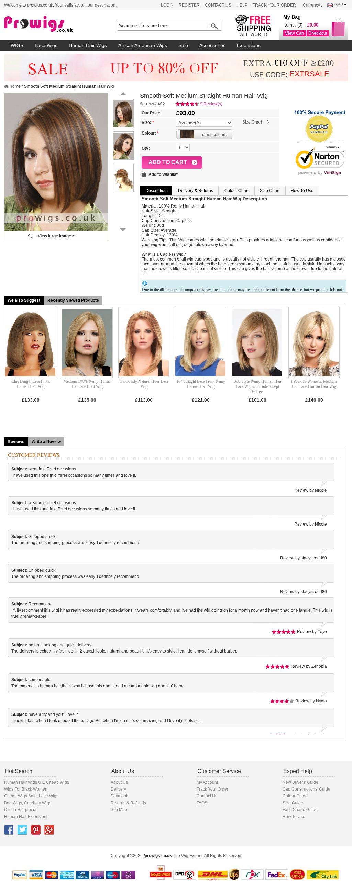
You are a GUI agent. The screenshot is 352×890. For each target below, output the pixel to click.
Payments (120, 796)
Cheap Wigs (57, 782)
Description (156, 190)
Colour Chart (236, 190)
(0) (299, 25)
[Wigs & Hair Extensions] (50, 24)
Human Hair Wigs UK (24, 782)
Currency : (312, 5)
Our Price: (152, 112)
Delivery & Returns (195, 190)
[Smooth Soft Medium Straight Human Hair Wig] (56, 162)
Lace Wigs (48, 796)
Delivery (118, 789)
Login (167, 5)
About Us (119, 782)
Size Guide (293, 803)
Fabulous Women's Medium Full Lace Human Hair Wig (314, 384)
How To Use (302, 190)
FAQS (202, 803)
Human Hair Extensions (26, 816)
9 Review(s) (211, 104)
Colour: (150, 133)
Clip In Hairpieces (20, 809)
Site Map (119, 809)
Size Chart (252, 122)
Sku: (144, 104)
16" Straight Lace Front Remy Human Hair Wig (200, 384)
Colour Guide (295, 796)
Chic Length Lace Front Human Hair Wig (30, 384)
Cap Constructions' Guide (306, 789)
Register (189, 5)
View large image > (56, 236)
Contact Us (218, 5)
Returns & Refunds (128, 803)
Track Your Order (274, 5)
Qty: (146, 148)
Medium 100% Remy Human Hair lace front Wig (87, 384)
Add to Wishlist (163, 174)
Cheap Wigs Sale (20, 796)
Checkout (317, 33)
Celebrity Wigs (37, 803)
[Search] (213, 26)
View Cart (294, 33)
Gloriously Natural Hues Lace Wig (144, 384)
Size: (148, 122)
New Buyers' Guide (300, 782)
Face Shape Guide (300, 809)
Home (15, 86)
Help (242, 5)
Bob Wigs (13, 803)
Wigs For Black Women (25, 789)
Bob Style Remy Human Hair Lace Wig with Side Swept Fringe (257, 386)
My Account (207, 782)
